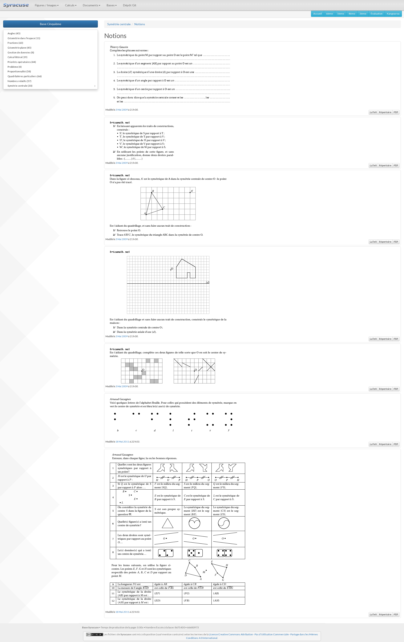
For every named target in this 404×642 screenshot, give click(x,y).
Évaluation (377, 13)
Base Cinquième (50, 24)
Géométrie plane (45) (19, 47)
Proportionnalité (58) (19, 71)
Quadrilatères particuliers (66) (25, 76)
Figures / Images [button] (46, 5)
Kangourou (393, 13)
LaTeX (373, 112)
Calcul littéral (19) (17, 56)
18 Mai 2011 (122, 441)
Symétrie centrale (119, 24)
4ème (351, 13)
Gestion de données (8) (21, 52)
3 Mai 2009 (122, 109)
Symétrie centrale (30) (20, 85)
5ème (340, 13)
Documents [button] (90, 5)
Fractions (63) (15, 42)
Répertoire (385, 112)
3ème (363, 13)
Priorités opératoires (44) (22, 61)
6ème (329, 13)
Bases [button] (111, 5)
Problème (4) (15, 66)
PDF (396, 112)
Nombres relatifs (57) (19, 80)
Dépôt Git (129, 5)
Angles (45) (14, 33)
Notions (139, 24)
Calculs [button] (69, 5)
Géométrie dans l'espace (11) (24, 38)
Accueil (317, 13)
